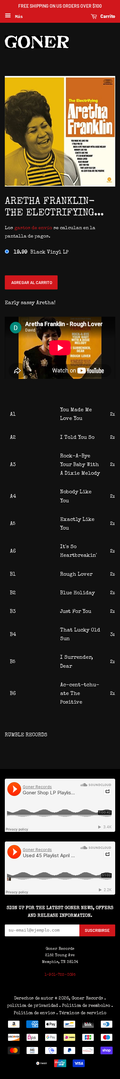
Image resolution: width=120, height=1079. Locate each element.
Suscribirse (97, 930)
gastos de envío (33, 228)
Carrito (107, 16)
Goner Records (88, 998)
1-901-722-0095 (60, 975)
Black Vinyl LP (41, 252)
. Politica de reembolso (84, 1006)
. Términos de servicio (81, 1013)
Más (17, 16)
